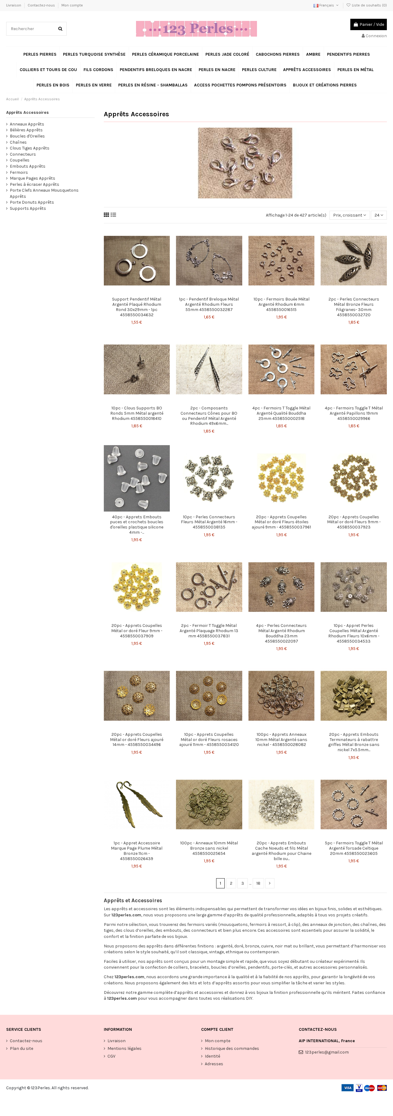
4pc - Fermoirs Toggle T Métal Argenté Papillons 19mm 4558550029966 (354, 413)
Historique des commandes (232, 1048)
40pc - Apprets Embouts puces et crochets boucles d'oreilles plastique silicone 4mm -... (136, 524)
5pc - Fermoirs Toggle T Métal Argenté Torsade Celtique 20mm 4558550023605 (354, 848)
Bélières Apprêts (26, 130)
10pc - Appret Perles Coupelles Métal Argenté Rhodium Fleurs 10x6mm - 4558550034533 (353, 633)
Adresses (214, 1063)
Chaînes (18, 142)
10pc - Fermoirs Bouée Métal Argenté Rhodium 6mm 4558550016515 (281, 304)
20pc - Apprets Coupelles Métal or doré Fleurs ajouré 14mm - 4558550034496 (136, 739)
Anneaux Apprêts (27, 124)
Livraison (14, 5)
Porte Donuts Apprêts (32, 202)
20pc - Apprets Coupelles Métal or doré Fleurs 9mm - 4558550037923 (354, 522)
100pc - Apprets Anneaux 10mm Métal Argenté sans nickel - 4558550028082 (281, 739)
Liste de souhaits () (369, 5)
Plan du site (21, 1048)
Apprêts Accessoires (27, 112)
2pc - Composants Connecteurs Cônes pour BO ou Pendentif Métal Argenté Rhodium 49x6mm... (209, 415)
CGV (111, 1056)
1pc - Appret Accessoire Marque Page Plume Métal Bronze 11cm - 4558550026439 (136, 850)
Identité (212, 1056)
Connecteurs (23, 154)
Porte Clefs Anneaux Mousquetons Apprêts (44, 193)
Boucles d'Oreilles (27, 136)
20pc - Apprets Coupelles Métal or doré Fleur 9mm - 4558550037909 (136, 631)
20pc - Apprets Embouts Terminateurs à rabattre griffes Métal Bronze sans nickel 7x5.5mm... (353, 742)
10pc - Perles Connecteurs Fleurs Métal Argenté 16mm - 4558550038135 (209, 522)
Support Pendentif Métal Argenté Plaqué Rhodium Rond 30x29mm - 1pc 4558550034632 (136, 307)
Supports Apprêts (28, 208)
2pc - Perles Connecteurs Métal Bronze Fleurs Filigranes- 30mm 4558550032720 (354, 307)
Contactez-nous (42, 5)
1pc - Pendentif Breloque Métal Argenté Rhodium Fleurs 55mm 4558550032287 (209, 304)
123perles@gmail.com (327, 1052)
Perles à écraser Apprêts (34, 184)
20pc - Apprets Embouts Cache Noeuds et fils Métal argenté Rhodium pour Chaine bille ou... (281, 850)
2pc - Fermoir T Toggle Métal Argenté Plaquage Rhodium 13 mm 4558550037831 (209, 631)
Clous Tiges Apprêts (29, 148)
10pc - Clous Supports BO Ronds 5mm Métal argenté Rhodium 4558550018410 (136, 413)
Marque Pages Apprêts (32, 178)
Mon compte (72, 5)
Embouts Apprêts (27, 166)
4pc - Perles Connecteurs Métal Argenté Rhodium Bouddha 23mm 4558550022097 (281, 633)
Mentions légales (124, 1048)
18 (258, 883)
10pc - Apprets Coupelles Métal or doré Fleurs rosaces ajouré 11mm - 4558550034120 (209, 739)
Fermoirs (19, 172)
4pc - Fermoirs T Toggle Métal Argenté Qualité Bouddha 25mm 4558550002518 (281, 413)
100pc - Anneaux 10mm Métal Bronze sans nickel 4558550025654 (209, 848)
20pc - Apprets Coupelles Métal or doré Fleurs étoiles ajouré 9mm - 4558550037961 (281, 522)
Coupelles (19, 160)
